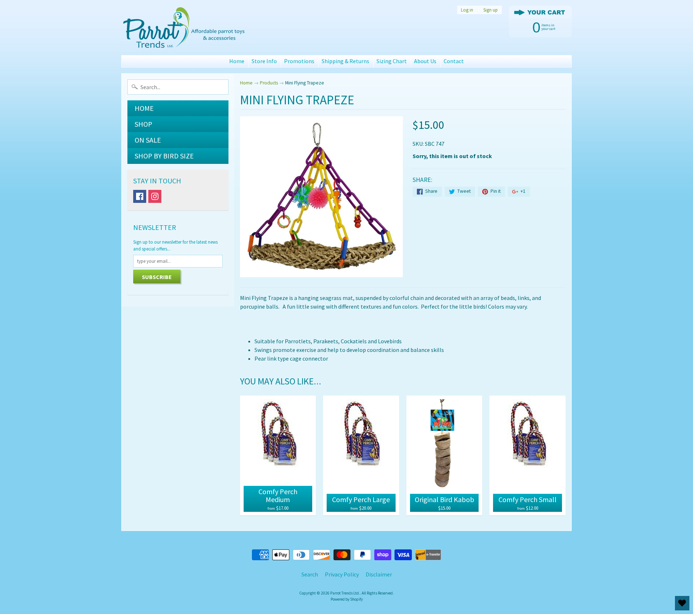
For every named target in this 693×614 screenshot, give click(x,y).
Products (269, 83)
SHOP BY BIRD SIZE (164, 155)
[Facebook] (139, 196)
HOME (144, 108)
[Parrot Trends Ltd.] (184, 27)
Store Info (264, 61)
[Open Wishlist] (682, 603)
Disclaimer (379, 574)
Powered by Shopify (347, 599)
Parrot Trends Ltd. (345, 593)
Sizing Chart (391, 61)
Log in (467, 10)
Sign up (490, 10)
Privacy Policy (342, 574)
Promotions (299, 61)
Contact (454, 61)
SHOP (143, 124)
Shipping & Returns (345, 61)
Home (236, 61)
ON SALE (148, 139)
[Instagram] (154, 196)
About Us (425, 61)
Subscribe (157, 276)
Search (309, 574)
